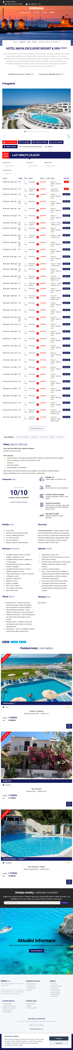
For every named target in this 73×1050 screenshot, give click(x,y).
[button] (13, 166)
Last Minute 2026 (24, 12)
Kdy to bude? (30, 162)
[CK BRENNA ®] (36, 8)
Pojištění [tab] (34, 437)
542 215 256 (37, 1025)
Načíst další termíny (36, 428)
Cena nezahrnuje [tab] (22, 437)
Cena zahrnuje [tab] (9, 437)
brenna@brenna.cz (36, 1029)
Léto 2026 (36, 12)
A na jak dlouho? (7, 170)
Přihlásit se (64, 902)
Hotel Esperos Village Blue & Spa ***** (51, 74)
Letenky (44, 12)
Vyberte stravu (48, 162)
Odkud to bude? (7, 162)
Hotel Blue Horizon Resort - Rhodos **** (21, 74)
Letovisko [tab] (60, 437)
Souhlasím (59, 1038)
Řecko (29, 42)
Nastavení (59, 1043)
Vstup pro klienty (11, 1)
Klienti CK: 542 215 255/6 (15, 4)
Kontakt (51, 12)
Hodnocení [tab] (43, 437)
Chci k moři (36, 950)
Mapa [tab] (52, 437)
